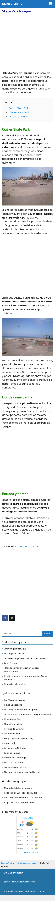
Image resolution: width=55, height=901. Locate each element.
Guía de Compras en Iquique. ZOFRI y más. (25, 658)
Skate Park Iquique (13, 724)
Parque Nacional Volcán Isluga (19, 738)
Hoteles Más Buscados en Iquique (20, 792)
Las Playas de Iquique (14, 700)
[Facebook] (5, 618)
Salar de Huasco (12, 753)
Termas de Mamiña (14, 728)
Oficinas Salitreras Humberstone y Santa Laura (27, 714)
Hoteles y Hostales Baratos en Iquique (23, 797)
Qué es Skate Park (18, 108)
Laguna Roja (10, 743)
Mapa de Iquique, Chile (15, 684)
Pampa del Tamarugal (15, 757)
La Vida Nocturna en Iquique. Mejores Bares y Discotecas (26, 678)
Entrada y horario (18, 116)
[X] (12, 618)
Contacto (40, 891)
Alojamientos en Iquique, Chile (19, 802)
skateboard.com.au (27, 546)
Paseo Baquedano (13, 704)
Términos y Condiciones (24, 891)
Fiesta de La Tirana (13, 762)
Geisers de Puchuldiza (15, 767)
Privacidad (7, 891)
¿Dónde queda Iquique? (15, 648)
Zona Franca (10, 663)
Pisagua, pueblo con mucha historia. (22, 772)
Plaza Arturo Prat (12, 719)
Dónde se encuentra (19, 112)
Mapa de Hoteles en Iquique (18, 788)
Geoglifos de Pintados (15, 748)
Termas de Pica (12, 733)
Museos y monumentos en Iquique (21, 709)
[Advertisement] (27, 42)
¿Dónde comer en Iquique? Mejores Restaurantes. (21, 669)
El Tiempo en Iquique (14, 653)
